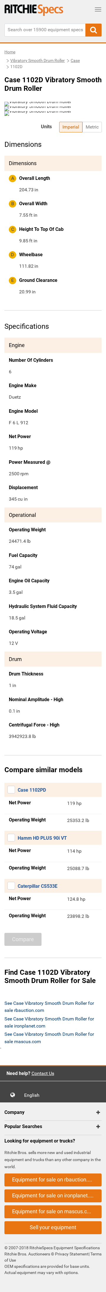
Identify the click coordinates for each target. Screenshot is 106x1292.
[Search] (93, 30)
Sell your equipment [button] (53, 1227)
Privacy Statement (72, 1254)
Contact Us (43, 1073)
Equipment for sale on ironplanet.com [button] (56, 1195)
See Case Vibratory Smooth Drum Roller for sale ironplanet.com (49, 1022)
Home (9, 52)
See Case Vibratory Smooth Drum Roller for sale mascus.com (49, 1037)
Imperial (70, 127)
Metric (92, 127)
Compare (23, 939)
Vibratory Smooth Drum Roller (37, 60)
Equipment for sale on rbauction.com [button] (55, 1179)
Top (96, 1283)
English (33, 1095)
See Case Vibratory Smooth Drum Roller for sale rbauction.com (49, 1006)
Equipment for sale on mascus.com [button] (53, 1211)
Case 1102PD (32, 790)
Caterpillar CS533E (37, 886)
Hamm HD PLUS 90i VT (42, 838)
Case (75, 60)
